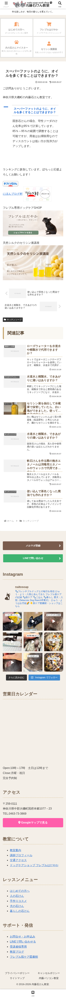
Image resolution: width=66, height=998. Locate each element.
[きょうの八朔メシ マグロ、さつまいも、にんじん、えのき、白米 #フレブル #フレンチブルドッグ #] (53, 662)
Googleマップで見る (34, 822)
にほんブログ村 (13, 193)
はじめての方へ (20, 890)
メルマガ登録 (33, 545)
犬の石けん (17, 906)
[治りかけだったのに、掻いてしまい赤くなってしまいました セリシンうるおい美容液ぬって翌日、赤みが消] (12, 662)
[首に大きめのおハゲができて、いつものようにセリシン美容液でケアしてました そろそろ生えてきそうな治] (33, 662)
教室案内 (15, 850)
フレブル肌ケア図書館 (24, 956)
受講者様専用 (18, 946)
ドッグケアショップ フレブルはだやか (34, 865)
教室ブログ (17, 951)
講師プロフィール (21, 855)
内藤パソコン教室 (49, 978)
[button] (33, 110)
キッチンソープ (14, 319)
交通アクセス (18, 860)
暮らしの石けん (20, 910)
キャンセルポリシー (49, 973)
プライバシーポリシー (17, 973)
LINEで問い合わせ (33, 558)
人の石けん (17, 895)
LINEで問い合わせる (23, 941)
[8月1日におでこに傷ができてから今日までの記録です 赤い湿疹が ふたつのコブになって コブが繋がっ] (53, 621)
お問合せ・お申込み (22, 936)
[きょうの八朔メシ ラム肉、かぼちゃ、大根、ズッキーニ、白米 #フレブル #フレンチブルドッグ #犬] (33, 621)
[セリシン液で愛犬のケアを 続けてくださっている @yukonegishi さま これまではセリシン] (12, 621)
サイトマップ (17, 978)
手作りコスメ (18, 900)
